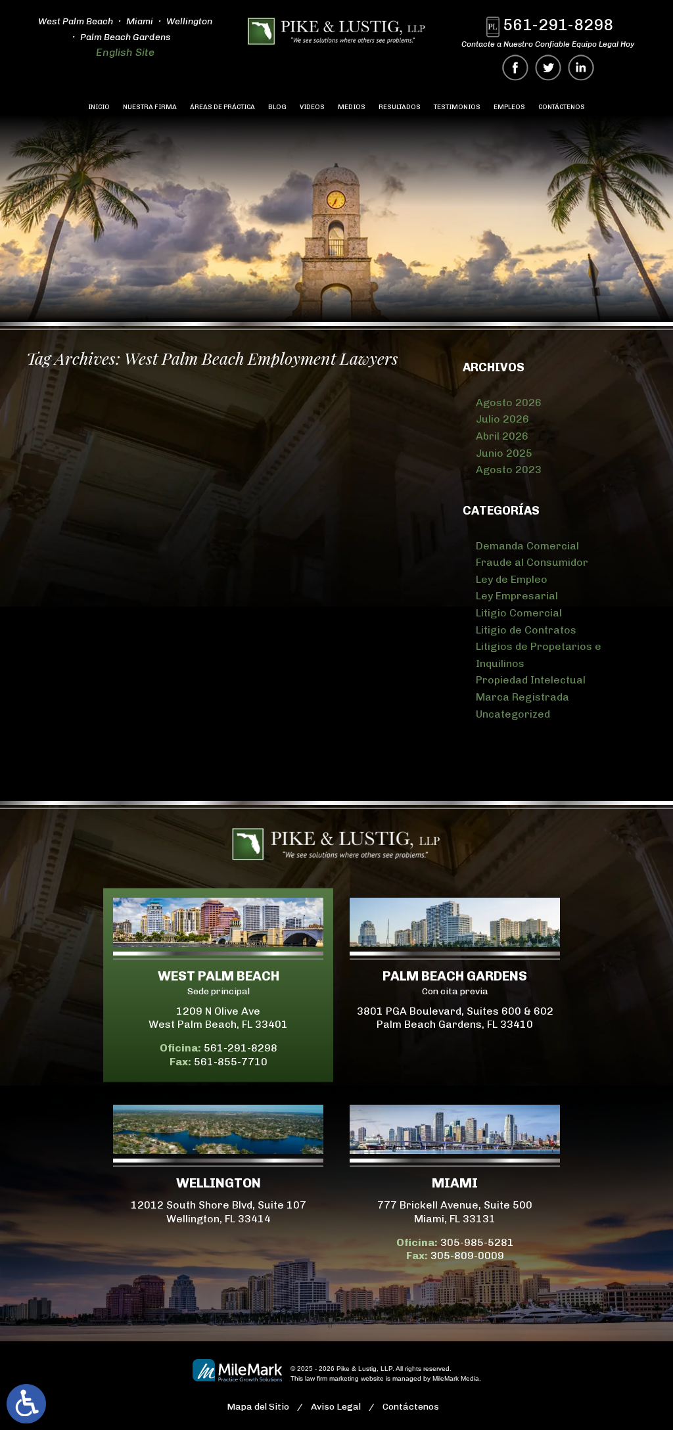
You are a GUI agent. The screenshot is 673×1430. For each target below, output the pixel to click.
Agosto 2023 (509, 469)
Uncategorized (513, 714)
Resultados (400, 107)
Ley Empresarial (517, 595)
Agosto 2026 (509, 402)
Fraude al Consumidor (532, 562)
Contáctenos (561, 107)
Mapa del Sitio (258, 1406)
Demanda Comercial (527, 546)
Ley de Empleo (511, 579)
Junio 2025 (504, 453)
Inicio (99, 107)
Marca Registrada (522, 697)
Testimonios (457, 107)
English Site (125, 52)
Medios (351, 107)
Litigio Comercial (519, 613)
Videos (312, 107)
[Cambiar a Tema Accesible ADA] (26, 1403)
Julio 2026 (502, 419)
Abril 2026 (502, 436)
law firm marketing (332, 1378)
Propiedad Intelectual (531, 680)
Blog (277, 107)
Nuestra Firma (150, 107)
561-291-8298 (558, 24)
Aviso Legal (336, 1406)
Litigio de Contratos (526, 630)
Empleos (509, 107)
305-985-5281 (477, 1242)
